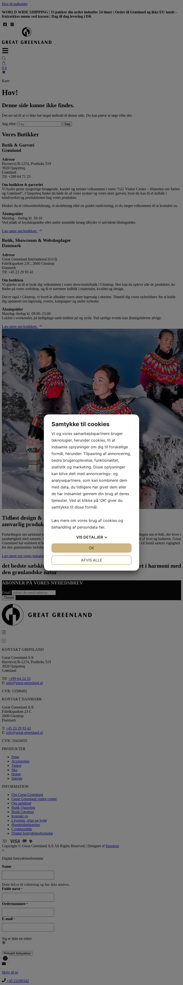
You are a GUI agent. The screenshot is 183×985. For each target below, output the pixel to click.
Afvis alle (91, 560)
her (101, 527)
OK (91, 547)
